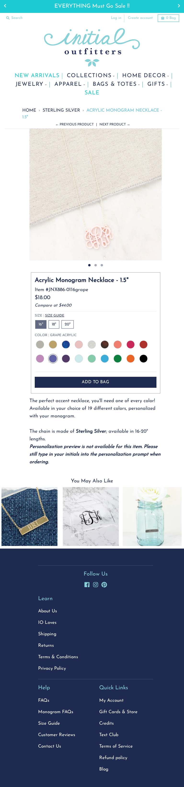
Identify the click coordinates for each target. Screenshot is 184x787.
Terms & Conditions (58, 657)
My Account (111, 700)
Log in (116, 18)
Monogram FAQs (55, 712)
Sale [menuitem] (92, 93)
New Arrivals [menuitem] (37, 76)
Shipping (47, 634)
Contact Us (49, 746)
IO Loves (47, 622)
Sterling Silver (61, 110)
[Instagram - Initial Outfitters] (95, 584)
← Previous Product (74, 124)
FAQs (43, 700)
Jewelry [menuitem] (30, 84)
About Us (47, 611)
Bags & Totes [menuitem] (115, 84)
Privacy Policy (52, 668)
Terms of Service (116, 746)
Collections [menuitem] (89, 76)
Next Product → (114, 124)
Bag (171, 18)
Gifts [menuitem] (156, 84)
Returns (46, 645)
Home (29, 110)
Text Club (108, 735)
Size (49, 315)
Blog (103, 769)
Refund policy (113, 758)
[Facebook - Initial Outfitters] (87, 584)
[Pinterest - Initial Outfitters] (104, 584)
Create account (140, 18)
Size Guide (54, 315)
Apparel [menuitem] (68, 84)
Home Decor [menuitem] (144, 76)
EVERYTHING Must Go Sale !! (92, 6)
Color (56, 335)
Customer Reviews (56, 735)
